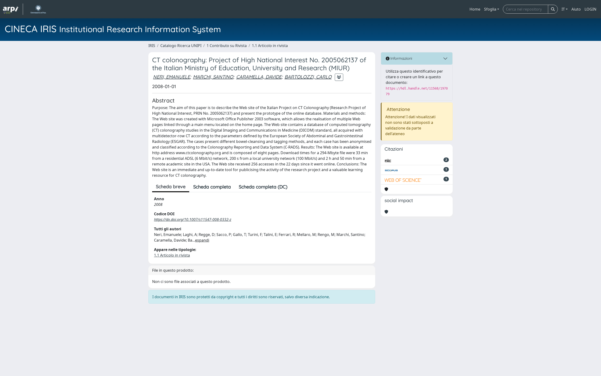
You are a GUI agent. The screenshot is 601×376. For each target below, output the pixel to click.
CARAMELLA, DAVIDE (258, 77)
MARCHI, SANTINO (213, 77)
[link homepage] (13, 9)
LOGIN (590, 9)
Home (475, 9)
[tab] (295, 187)
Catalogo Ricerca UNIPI (180, 45)
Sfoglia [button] (490, 9)
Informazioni (400, 58)
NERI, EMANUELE (171, 77)
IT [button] (563, 9)
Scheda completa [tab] (212, 187)
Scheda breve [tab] (170, 186)
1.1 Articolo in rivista (270, 45)
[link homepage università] (38, 9)
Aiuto (576, 9)
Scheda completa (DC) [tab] (263, 187)
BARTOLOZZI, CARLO (308, 77)
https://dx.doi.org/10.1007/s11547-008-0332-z (192, 219)
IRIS (151, 45)
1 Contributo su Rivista (227, 45)
